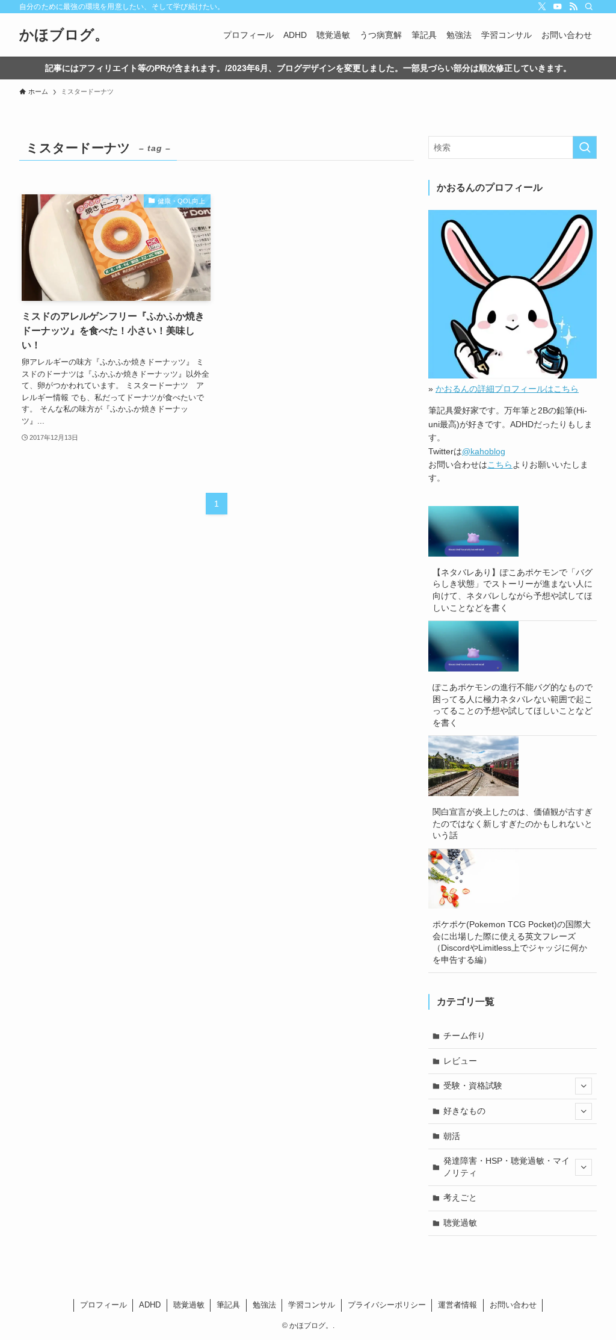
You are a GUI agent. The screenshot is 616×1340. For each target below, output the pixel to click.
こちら (500, 464)
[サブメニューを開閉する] (583, 1086)
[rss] (573, 6)
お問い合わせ (513, 1304)
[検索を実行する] (585, 147)
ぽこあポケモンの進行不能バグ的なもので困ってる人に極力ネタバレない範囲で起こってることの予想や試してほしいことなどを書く (513, 704)
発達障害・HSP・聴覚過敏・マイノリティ (506, 1167)
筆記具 (228, 1304)
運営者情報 (457, 1304)
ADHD (150, 1304)
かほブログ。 (64, 35)
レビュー (460, 1061)
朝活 (451, 1136)
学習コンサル (311, 1304)
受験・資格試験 (472, 1085)
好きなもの (464, 1111)
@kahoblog (483, 451)
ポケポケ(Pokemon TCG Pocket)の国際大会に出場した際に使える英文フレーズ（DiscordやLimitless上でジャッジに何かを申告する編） (512, 942)
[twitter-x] (542, 6)
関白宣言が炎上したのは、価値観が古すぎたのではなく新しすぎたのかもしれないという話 (513, 823)
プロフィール (103, 1304)
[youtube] (557, 6)
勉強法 (264, 1304)
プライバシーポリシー (387, 1304)
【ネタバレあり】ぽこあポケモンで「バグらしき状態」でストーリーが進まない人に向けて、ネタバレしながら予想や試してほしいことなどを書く (513, 590)
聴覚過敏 (460, 1222)
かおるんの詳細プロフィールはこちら (507, 389)
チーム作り (464, 1035)
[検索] (589, 6)
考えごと (460, 1197)
